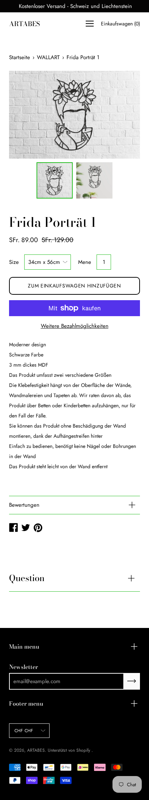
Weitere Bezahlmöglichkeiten (74, 326)
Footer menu (26, 703)
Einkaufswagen (120, 23)
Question (26, 578)
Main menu (24, 646)
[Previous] (27, 114)
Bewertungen (24, 505)
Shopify (83, 750)
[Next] (122, 114)
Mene (84, 262)
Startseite (19, 57)
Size (14, 262)
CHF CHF (23, 730)
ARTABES (24, 24)
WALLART (48, 57)
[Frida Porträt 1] (55, 180)
